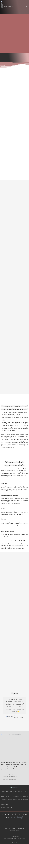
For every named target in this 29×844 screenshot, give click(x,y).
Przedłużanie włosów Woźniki (9, 778)
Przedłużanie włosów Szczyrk (9, 779)
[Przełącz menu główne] (26, 6)
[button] (1, 711)
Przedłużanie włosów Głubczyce (10, 776)
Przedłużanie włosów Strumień (9, 774)
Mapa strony (14, 842)
